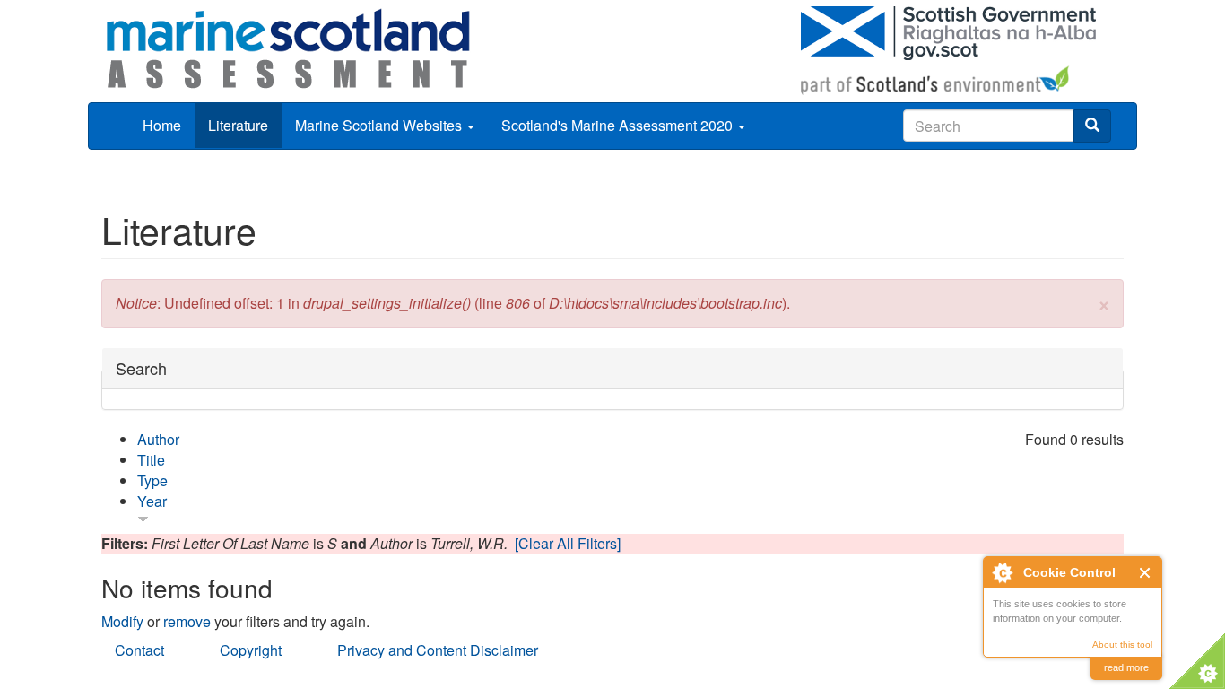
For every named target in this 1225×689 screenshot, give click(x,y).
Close (1145, 573)
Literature (238, 125)
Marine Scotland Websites (380, 125)
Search (141, 368)
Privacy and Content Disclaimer (437, 650)
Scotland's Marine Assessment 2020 (618, 125)
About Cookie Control (1002, 572)
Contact (139, 650)
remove (187, 621)
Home (162, 125)
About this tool (1122, 645)
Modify (122, 621)
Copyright (251, 650)
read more (1126, 667)
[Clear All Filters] (568, 543)
